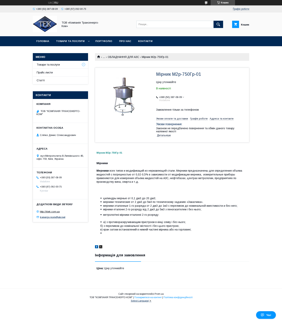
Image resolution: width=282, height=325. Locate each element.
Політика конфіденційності (178, 297)
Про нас (125, 41)
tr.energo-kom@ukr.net (52, 217)
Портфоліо (103, 41)
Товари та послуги (70, 41)
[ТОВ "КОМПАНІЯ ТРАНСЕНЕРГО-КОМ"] (45, 31)
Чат (268, 315)
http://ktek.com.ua (50, 211)
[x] (100, 247)
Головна (42, 41)
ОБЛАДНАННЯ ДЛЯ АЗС (123, 56)
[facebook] (96, 247)
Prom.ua (159, 294)
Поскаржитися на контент (148, 297)
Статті (41, 80)
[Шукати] (218, 24)
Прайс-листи (45, 72)
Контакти (145, 41)
